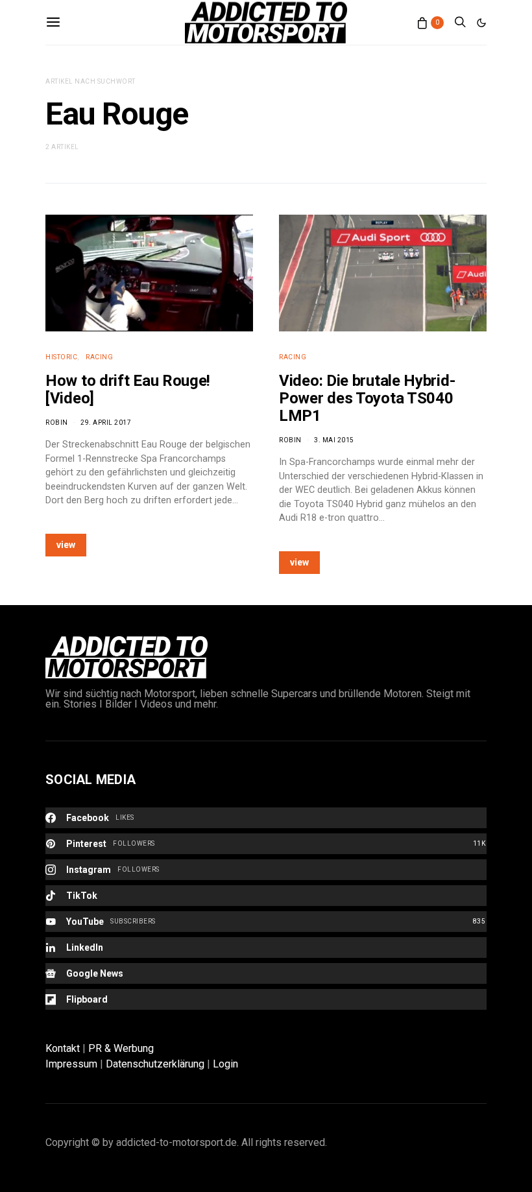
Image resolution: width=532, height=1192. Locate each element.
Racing (99, 357)
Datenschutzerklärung (155, 1064)
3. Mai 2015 (334, 440)
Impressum (71, 1064)
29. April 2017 (105, 422)
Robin (56, 422)
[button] (481, 23)
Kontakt (62, 1048)
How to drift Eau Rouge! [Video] (127, 389)
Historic (61, 357)
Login (225, 1064)
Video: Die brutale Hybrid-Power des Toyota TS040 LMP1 (367, 398)
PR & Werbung (121, 1048)
